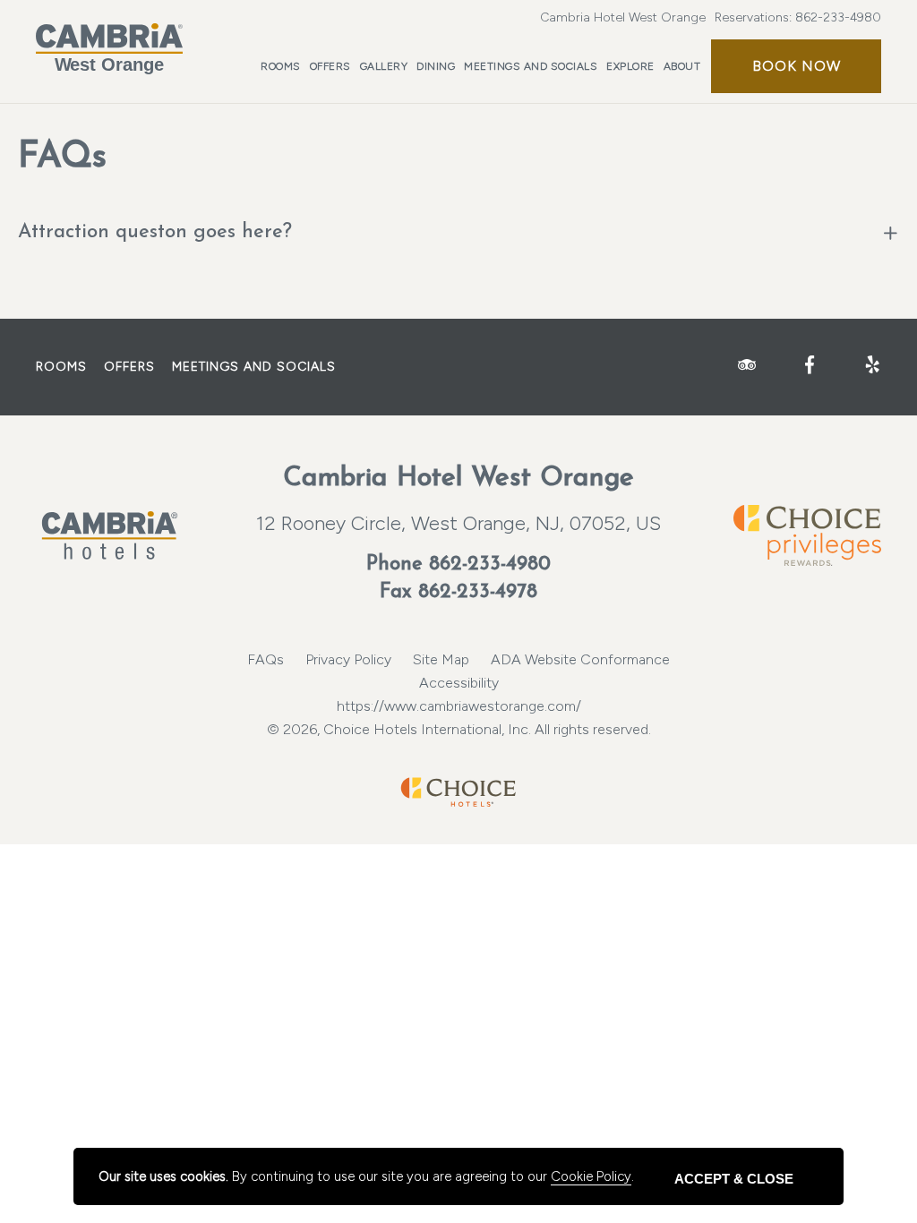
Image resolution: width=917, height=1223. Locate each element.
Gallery (384, 66)
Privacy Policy (348, 659)
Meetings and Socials (530, 66)
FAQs (265, 659)
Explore (630, 66)
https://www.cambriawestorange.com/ (459, 705)
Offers (330, 66)
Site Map (441, 659)
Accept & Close (733, 1178)
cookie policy (591, 1176)
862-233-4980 (838, 17)
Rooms (281, 66)
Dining (435, 66)
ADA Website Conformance (580, 659)
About (682, 66)
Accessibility (459, 682)
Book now (796, 65)
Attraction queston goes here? (155, 232)
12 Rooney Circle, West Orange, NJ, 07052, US (458, 523)
